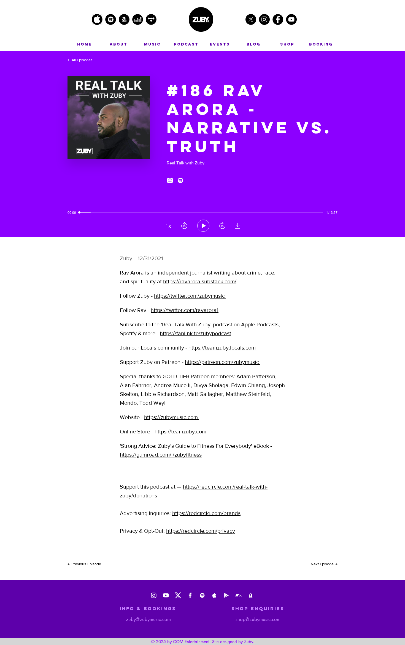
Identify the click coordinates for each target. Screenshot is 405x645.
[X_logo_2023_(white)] (178, 595)
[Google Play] (226, 595)
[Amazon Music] (250, 595)
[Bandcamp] (238, 595)
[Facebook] (190, 595)
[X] (250, 19)
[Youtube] (165, 595)
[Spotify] (202, 595)
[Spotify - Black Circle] (110, 19)
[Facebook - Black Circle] (277, 19)
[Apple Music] (214, 595)
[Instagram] (153, 595)
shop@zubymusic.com (258, 619)
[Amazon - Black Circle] (124, 19)
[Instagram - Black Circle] (264, 19)
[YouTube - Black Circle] (291, 19)
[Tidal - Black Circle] (151, 19)
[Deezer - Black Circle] (137, 19)
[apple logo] (97, 19)
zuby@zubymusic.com (148, 619)
